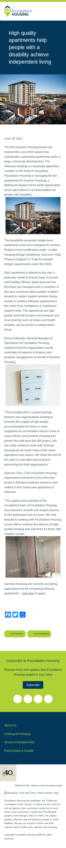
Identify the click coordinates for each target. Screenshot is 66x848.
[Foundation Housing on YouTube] (17, 699)
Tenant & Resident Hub (19, 742)
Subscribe (33, 685)
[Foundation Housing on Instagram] (38, 699)
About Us (10, 725)
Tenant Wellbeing (41, 634)
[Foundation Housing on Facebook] (28, 699)
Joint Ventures (17, 634)
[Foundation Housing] (18, 11)
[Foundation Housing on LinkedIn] (48, 699)
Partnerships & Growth (19, 750)
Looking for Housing (17, 733)
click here (28, 593)
